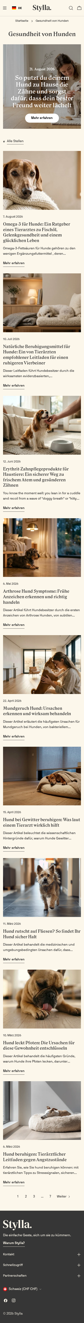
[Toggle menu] (5, 8)
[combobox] (17, 8)
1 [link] (17, 1196)
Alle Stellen (15, 141)
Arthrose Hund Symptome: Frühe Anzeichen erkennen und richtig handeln (36, 597)
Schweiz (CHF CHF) (23, 1289)
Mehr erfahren (42, 118)
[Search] (71, 8)
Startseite (21, 21)
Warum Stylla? (14, 1243)
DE (20, 8)
